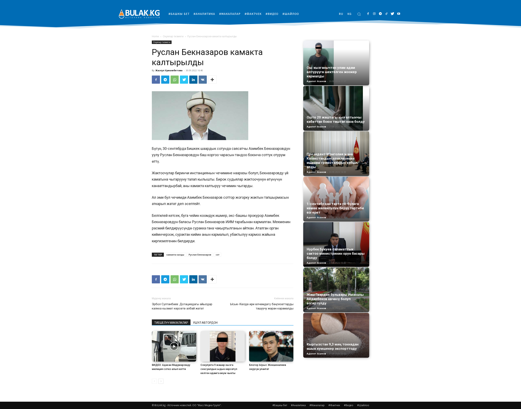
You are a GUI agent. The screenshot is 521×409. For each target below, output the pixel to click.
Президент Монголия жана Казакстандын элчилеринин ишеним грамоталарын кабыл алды (332, 160)
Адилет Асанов (316, 81)
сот (217, 254)
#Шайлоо (363, 405)
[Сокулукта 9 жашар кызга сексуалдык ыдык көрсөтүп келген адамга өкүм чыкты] (222, 346)
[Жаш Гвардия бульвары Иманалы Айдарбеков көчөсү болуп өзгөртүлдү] (336, 290)
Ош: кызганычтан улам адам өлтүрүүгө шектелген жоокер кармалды (332, 72)
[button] (359, 14)
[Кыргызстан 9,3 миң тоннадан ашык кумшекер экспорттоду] (336, 335)
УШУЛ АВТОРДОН (205, 322)
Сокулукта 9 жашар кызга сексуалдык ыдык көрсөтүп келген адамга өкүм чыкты (218, 369)
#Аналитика (298, 405)
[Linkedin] (193, 80)
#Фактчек (334, 405)
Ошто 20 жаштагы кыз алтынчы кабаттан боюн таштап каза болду (336, 119)
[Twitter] (392, 14)
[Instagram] (374, 14)
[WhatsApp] (175, 80)
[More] (212, 80)
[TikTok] (386, 14)
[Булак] (139, 13)
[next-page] (160, 381)
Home (155, 36)
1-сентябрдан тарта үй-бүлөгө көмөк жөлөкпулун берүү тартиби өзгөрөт (335, 208)
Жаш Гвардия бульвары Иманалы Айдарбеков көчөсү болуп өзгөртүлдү (335, 299)
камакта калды (175, 254)
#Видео (348, 405)
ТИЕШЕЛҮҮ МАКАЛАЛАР (171, 322)
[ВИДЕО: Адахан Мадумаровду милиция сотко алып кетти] (174, 346)
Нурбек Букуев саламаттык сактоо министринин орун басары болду (335, 253)
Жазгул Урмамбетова (169, 70)
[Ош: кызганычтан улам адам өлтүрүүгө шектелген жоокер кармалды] (336, 63)
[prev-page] (154, 381)
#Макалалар (317, 405)
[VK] (203, 80)
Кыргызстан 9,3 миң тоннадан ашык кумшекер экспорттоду (333, 346)
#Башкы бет (280, 405)
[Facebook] (368, 14)
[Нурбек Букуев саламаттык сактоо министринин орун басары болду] (336, 244)
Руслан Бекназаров (200, 254)
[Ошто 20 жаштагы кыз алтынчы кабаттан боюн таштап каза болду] (336, 108)
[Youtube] (398, 14)
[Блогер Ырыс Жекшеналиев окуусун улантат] (271, 346)
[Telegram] (380, 14)
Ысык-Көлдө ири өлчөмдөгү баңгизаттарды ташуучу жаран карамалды (261, 306)
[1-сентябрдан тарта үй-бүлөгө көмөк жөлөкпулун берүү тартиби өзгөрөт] (336, 197)
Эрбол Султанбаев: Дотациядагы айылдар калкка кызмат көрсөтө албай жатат (182, 306)
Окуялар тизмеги (173, 36)
